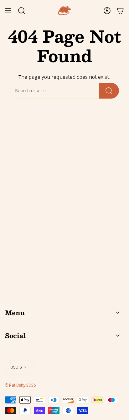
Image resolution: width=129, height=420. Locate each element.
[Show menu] (8, 11)
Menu (15, 312)
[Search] (109, 91)
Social (15, 335)
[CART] (120, 11)
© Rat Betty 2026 (20, 385)
